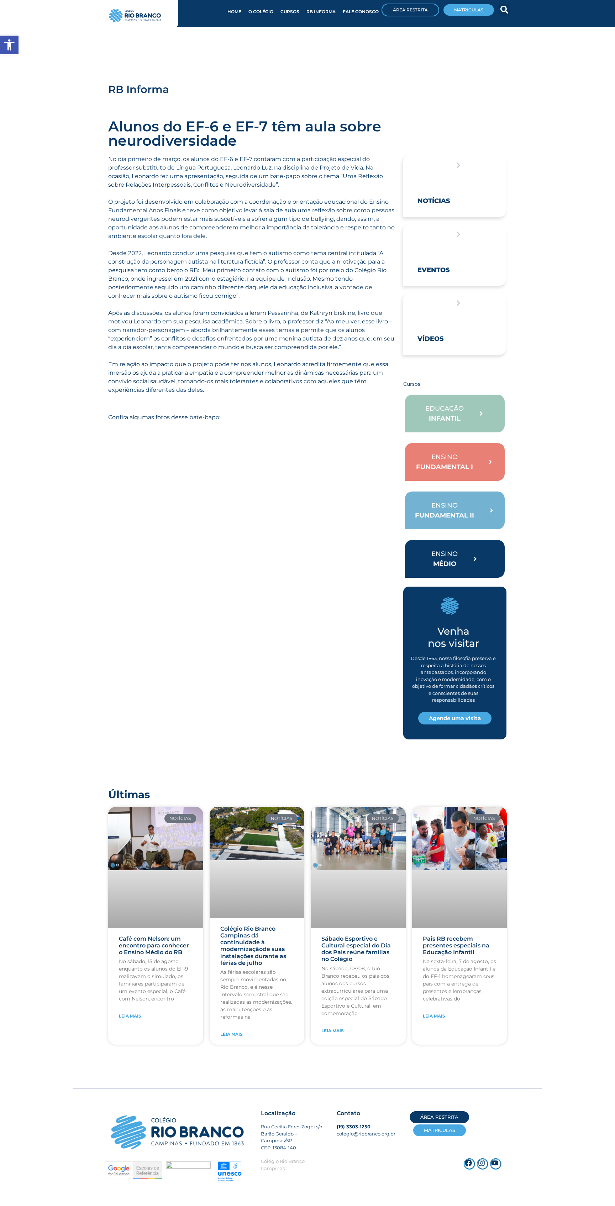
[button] (504, 10)
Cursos (289, 11)
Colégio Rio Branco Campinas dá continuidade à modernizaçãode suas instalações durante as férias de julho (253, 945)
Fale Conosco (361, 11)
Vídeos (430, 339)
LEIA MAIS (130, 1016)
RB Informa (321, 11)
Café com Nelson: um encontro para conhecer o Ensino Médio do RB (154, 945)
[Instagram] (482, 1164)
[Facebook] (469, 1164)
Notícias (433, 201)
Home (234, 11)
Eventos (433, 270)
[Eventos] (458, 234)
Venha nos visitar (453, 637)
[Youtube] (495, 1164)
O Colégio (260, 11)
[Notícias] (458, 165)
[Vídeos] (458, 303)
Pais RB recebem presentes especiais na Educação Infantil (456, 945)
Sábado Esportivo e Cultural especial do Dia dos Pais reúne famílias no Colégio (356, 949)
